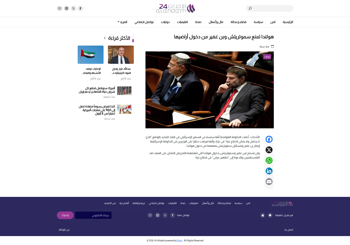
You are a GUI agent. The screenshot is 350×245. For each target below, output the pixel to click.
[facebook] (80, 8)
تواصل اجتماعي (144, 22)
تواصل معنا (183, 215)
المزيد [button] (123, 22)
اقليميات (182, 22)
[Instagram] (157, 215)
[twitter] (73, 8)
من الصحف (110, 203)
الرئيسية (288, 22)
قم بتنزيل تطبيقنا (284, 215)
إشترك (65, 215)
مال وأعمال (216, 22)
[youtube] (59, 8)
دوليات (165, 22)
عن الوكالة (64, 229)
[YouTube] (150, 215)
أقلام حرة (124, 203)
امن (272, 22)
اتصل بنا (289, 229)
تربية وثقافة (139, 203)
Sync (179, 240)
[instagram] (66, 8)
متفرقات (193, 203)
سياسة (258, 22)
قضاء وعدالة (238, 22)
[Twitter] (165, 215)
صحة (198, 22)
